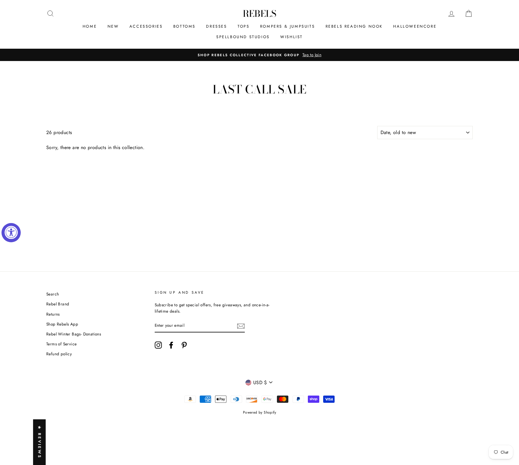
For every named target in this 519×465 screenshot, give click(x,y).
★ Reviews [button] (39, 442)
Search (52, 294)
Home (90, 26)
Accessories (146, 26)
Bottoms (184, 26)
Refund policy (59, 354)
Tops (243, 26)
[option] (259, 55)
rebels (259, 13)
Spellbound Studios (243, 37)
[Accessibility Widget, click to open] (11, 232)
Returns (53, 314)
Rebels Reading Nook (354, 26)
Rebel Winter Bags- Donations (73, 334)
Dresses (216, 26)
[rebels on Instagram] (158, 345)
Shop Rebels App (62, 324)
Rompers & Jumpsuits (287, 26)
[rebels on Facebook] (171, 345)
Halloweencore (414, 26)
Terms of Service (61, 344)
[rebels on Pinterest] (184, 345)
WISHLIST (291, 37)
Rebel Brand (57, 304)
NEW (113, 26)
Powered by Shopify (259, 412)
